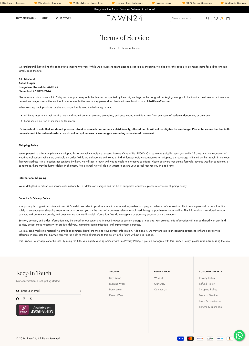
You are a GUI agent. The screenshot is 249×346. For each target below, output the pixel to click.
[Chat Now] (31, 298)
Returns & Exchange (210, 307)
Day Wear (115, 278)
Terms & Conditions (210, 301)
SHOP (45, 18)
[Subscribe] (77, 291)
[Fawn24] (124, 18)
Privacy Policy (207, 278)
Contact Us (160, 289)
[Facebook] (17, 298)
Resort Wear (116, 295)
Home (112, 48)
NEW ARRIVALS (25, 18)
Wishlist (158, 278)
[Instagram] (24, 298)
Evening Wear (117, 284)
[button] (228, 18)
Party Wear (115, 289)
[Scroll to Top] (242, 327)
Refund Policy (207, 284)
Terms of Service (208, 295)
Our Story (63, 18)
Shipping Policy (208, 289)
